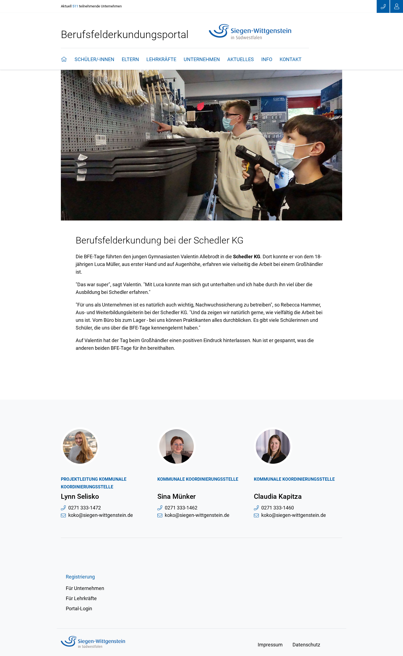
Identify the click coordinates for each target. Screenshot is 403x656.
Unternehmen (202, 59)
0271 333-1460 (277, 507)
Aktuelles (240, 59)
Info (266, 59)
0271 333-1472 (84, 507)
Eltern (130, 59)
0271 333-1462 (181, 507)
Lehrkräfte (161, 59)
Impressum (270, 645)
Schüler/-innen (94, 59)
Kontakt (291, 59)
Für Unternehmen (85, 588)
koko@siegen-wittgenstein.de (100, 515)
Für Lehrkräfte (81, 598)
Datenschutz (306, 645)
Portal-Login (79, 608)
